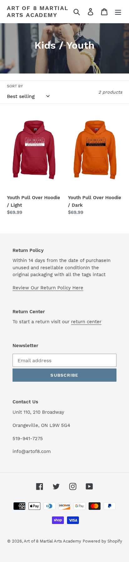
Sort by (15, 86)
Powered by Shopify (102, 541)
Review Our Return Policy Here (48, 288)
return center (86, 322)
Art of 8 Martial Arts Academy (38, 11)
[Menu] (118, 11)
